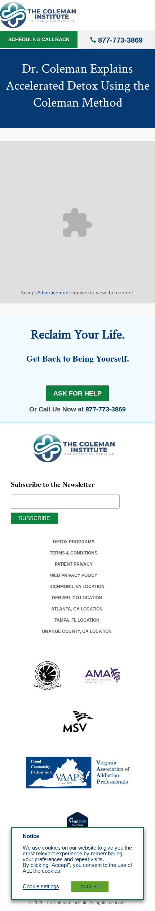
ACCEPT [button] (89, 886)
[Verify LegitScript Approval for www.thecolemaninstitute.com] (77, 823)
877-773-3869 (120, 40)
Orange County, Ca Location (77, 631)
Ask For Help (77, 393)
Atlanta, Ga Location (77, 609)
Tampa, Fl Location (76, 620)
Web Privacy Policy (73, 575)
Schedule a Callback (39, 39)
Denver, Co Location (77, 597)
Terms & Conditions (73, 553)
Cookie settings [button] (41, 886)
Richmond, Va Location (77, 586)
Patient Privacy (74, 564)
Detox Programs (73, 541)
